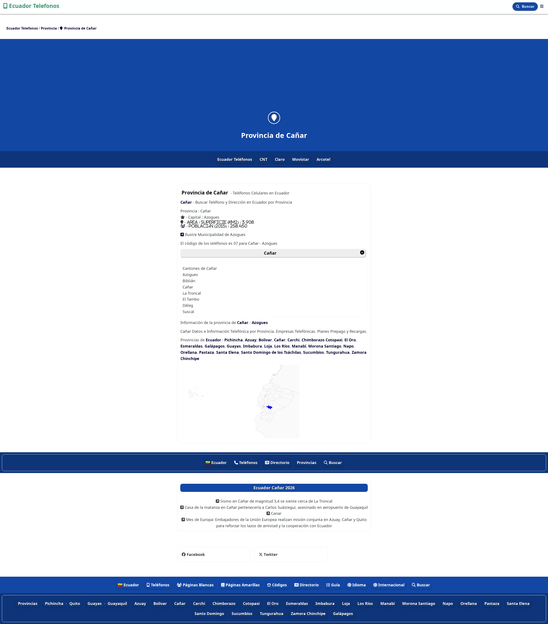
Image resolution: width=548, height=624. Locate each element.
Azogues (260, 322)
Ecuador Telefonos (34, 6)
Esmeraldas (191, 346)
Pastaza (206, 352)
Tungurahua (338, 352)
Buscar (528, 6)
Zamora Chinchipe (308, 613)
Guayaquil (117, 603)
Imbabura (252, 346)
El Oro (350, 339)
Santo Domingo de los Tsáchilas (271, 352)
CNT (263, 159)
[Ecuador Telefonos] (542, 6)
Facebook (196, 554)
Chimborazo (313, 339)
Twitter (268, 554)
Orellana (188, 352)
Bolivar (265, 339)
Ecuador (213, 339)
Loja (268, 346)
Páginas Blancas (198, 584)
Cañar (186, 202)
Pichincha (233, 339)
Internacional (390, 584)
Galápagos (215, 346)
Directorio (279, 462)
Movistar (300, 159)
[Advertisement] (274, 78)
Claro (280, 159)
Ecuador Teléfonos (234, 159)
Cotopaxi (334, 339)
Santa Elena (227, 352)
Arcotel (323, 159)
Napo (348, 346)
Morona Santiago (324, 346)
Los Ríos (282, 346)
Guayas (234, 346)
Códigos (279, 584)
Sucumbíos (313, 352)
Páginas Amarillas (242, 584)
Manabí (299, 346)
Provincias (306, 462)
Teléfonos (248, 462)
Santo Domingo (209, 613)
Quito (74, 603)
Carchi (293, 339)
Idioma (358, 584)
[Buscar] (518, 6)
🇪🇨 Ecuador (216, 462)
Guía (335, 584)
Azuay (250, 339)
